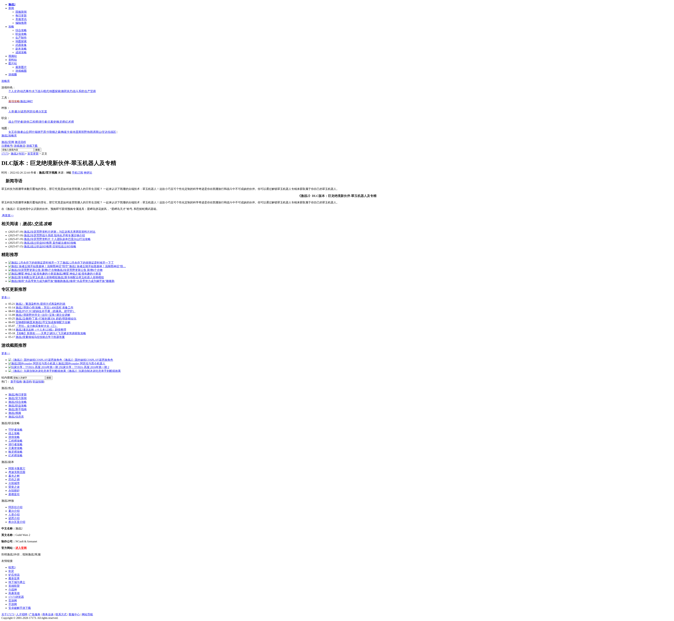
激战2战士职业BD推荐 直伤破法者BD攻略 (50, 242)
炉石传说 (14, 574)
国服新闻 (21, 11)
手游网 (12, 604)
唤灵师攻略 (15, 451)
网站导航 (87, 614)
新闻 (11, 8)
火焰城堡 (14, 483)
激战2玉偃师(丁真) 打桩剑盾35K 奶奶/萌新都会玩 (46, 318)
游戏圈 (12, 74)
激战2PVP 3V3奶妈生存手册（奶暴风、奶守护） (45, 311)
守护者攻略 (15, 429)
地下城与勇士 (16, 582)
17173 (4, 153)
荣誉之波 (14, 486)
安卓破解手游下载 (19, 607)
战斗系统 (78, 91)
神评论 (88, 172)
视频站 (12, 56)
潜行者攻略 (15, 444)
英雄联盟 (14, 585)
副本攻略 (21, 48)
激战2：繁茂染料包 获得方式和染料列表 (40, 303)
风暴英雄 (14, 593)
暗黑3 (11, 567)
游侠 (26, 121)
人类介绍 (14, 514)
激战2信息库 (16, 416)
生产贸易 (90, 91)
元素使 (52, 121)
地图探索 (21, 41)
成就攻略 (21, 52)
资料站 (12, 59)
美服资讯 (21, 19)
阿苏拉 (31, 111)
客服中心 (74, 614)
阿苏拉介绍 (15, 507)
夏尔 (17, 111)
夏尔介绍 (14, 510)
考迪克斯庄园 (16, 472)
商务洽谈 (48, 614)
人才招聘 (21, 614)
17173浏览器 (16, 596)
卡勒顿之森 (54, 131)
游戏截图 (21, 70)
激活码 (27, 381)
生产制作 (21, 37)
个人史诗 (14, 91)
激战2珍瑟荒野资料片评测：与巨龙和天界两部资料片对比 (59, 231)
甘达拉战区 (109, 131)
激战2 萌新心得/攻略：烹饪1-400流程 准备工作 (44, 307)
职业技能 (38, 381)
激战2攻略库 (9, 135)
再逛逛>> (8, 215)
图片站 (12, 63)
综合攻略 (21, 30)
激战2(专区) (18, 153)
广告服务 (34, 614)
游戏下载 (32, 145)
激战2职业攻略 (17, 405)
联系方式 (61, 614)
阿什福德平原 (37, 131)
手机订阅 (77, 172)
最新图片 (21, 67)
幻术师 (69, 121)
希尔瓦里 (41, 111)
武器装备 (21, 45)
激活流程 (20, 142)
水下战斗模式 (40, 91)
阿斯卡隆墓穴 (16, 468)
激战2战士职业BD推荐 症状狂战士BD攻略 (50, 246)
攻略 (11, 26)
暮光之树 (14, 475)
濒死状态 (66, 91)
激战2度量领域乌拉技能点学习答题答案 (40, 337)
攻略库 (5, 80)
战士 (11, 121)
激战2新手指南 (17, 409)
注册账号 (7, 145)
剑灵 (11, 571)
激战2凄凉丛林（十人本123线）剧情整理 (41, 329)
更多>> (5, 297)
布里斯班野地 (81, 131)
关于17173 (7, 614)
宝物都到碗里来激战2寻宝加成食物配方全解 (43, 322)
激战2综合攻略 (17, 401)
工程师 (34, 121)
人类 (11, 111)
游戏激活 (19, 145)
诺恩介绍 (14, 518)
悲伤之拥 (14, 479)
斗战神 (12, 589)
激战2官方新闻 (17, 398)
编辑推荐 (21, 22)
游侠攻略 (14, 437)
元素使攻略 (15, 448)
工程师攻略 (15, 440)
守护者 (19, 121)
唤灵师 (61, 121)
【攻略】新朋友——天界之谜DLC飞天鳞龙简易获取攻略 (51, 333)
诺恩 (23, 111)
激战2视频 (14, 412)
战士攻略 (14, 433)
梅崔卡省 (66, 131)
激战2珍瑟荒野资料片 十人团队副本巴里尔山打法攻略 (57, 239)
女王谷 (12, 131)
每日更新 (21, 15)
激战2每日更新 (17, 394)
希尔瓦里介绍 (16, 521)
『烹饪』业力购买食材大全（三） (37, 325)
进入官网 (21, 547)
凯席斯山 (95, 131)
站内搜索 (7, 377)
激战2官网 (7, 142)
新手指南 (16, 381)
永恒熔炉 (14, 490)
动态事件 (25, 91)
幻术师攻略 (15, 455)
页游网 (12, 600)
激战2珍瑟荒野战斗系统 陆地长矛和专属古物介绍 (54, 235)
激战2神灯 (26, 101)
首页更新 (33, 153)
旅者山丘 (23, 131)
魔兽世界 (14, 578)
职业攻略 (21, 33)
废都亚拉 (14, 494)
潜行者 (43, 121)
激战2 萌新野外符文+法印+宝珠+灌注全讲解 (43, 314)
